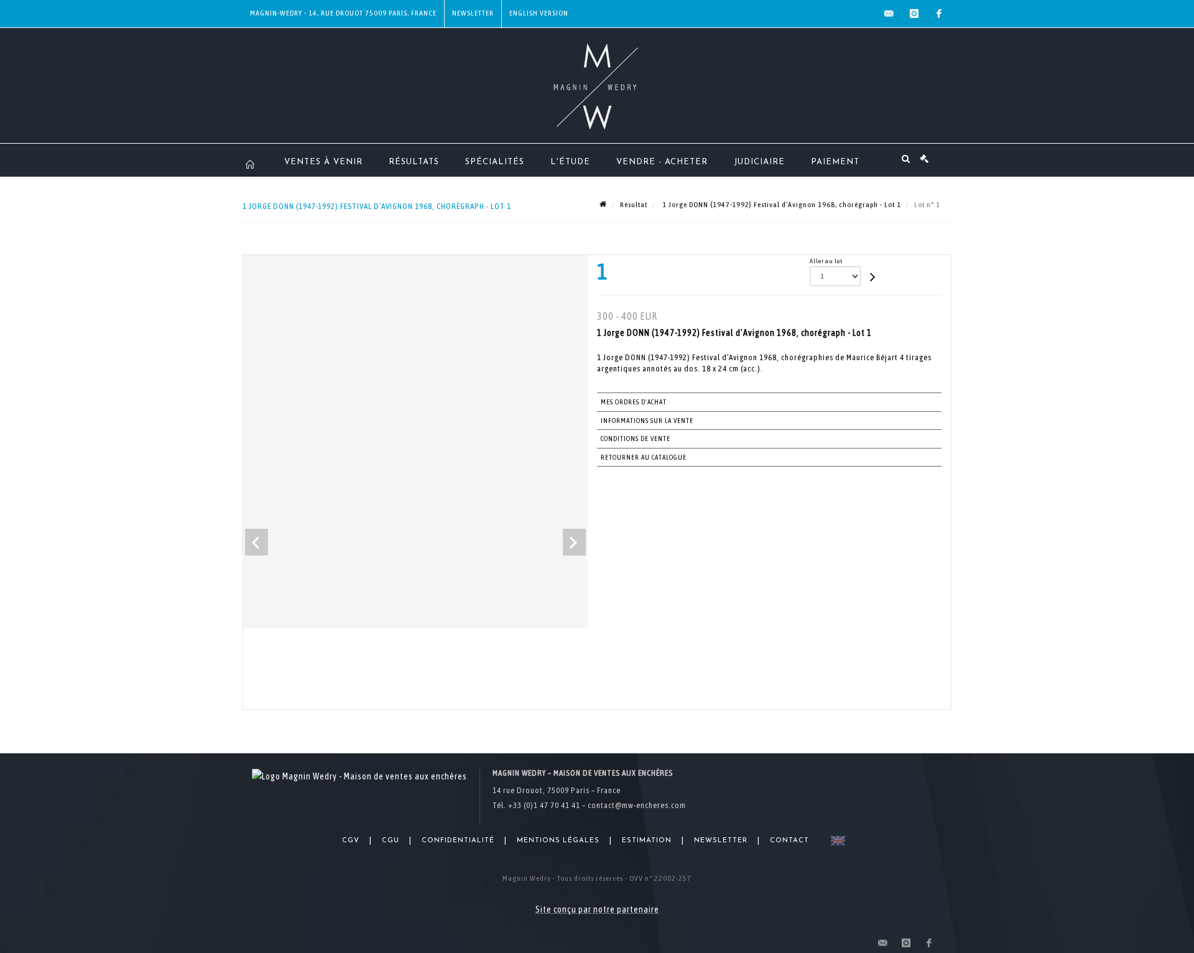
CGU (390, 840)
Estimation (647, 840)
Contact (789, 840)
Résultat (633, 204)
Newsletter (473, 13)
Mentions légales (558, 840)
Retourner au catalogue (644, 457)
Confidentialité (458, 840)
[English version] (835, 840)
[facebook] (939, 13)
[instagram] (914, 13)
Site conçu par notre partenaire (597, 909)
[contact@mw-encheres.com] (889, 13)
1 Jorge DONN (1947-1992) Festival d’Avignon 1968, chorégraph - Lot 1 (780, 204)
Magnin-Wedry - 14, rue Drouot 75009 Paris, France (343, 13)
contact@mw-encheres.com (637, 805)
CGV (350, 840)
